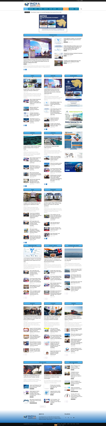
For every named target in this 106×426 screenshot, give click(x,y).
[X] (80, 0)
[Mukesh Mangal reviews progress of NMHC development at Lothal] (67, 367)
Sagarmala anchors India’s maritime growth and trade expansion (55, 392)
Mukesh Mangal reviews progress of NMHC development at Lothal (75, 367)
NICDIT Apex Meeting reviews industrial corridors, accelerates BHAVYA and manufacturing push (35, 337)
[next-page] (26, 69)
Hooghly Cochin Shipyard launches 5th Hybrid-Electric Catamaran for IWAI (72, 61)
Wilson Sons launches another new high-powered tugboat (56, 164)
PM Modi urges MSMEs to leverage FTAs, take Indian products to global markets (35, 350)
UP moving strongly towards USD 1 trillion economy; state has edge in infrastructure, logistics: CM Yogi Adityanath (56, 170)
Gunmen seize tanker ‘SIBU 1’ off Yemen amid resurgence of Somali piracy (76, 270)
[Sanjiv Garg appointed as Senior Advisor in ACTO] (46, 224)
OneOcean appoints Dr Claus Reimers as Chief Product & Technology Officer (76, 329)
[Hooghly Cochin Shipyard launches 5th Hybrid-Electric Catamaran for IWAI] (58, 63)
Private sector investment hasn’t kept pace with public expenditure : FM (55, 386)
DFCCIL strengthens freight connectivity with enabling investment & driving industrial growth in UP (35, 292)
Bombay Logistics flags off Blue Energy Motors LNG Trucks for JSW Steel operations (52, 204)
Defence (45, 373)
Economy (53, 303)
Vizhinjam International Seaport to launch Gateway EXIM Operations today (35, 114)
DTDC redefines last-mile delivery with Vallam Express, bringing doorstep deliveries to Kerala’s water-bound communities (56, 217)
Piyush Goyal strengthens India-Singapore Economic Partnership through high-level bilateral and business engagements (35, 215)
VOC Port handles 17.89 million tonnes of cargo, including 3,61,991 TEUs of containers (55, 401)
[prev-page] (24, 69)
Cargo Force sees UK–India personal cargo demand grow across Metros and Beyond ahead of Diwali (35, 237)
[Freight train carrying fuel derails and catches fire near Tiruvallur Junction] (32, 369)
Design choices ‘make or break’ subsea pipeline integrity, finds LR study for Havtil (32, 148)
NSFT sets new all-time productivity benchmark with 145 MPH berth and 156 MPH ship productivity (35, 174)
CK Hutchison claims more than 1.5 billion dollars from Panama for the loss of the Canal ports (76, 276)
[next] (80, 12)
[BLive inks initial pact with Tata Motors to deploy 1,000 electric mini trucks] (46, 229)
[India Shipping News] (32, 4)
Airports (72, 378)
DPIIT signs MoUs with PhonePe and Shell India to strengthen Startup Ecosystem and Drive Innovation (35, 223)
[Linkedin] (78, 0)
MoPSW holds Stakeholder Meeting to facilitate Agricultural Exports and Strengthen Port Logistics (35, 181)
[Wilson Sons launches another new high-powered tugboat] (46, 165)
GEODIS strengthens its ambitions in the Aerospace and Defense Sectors (76, 382)
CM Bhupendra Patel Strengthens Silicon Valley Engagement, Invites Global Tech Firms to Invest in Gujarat (32, 318)
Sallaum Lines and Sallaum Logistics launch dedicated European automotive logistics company (55, 158)
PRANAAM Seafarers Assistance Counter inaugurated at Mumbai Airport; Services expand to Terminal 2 (76, 375)
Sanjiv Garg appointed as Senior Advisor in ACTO (55, 223)
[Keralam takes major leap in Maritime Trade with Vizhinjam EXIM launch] (32, 83)
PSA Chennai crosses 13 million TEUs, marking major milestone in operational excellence (35, 120)
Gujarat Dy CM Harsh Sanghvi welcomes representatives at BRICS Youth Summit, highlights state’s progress (35, 330)
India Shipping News (33, 423)
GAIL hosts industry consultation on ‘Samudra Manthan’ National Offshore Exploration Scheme (35, 231)
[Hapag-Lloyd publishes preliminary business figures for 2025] (67, 389)
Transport (53, 189)
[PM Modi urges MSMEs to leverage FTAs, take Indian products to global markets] (26, 350)
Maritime (65, 50)
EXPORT (65, 55)
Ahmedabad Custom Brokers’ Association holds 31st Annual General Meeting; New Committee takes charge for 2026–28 (56, 293)
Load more (42, 406)
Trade (32, 189)
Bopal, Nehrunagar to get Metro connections (55, 234)
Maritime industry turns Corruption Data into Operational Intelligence (34, 108)
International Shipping (74, 391)
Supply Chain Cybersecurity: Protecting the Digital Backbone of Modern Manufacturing (55, 353)
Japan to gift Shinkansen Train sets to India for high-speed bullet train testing (35, 386)
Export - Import (53, 245)
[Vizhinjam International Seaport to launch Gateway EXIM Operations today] (26, 114)
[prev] (79, 12)
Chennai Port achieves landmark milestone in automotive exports (73, 54)
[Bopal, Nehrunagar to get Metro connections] (46, 235)
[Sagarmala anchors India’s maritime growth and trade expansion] (46, 392)
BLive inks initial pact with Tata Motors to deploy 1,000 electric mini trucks (55, 229)
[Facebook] (77, 0)
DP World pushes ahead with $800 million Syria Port (76, 282)
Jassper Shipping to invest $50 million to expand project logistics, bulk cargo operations (76, 350)
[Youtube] (81, 0)
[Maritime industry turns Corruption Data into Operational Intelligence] (26, 109)
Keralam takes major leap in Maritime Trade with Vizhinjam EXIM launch (56, 271)
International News (73, 245)
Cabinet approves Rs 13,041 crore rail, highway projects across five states (35, 286)
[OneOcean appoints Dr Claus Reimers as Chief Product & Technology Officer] (67, 330)
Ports (32, 75)
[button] (81, 9)
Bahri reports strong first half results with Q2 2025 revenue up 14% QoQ (35, 400)
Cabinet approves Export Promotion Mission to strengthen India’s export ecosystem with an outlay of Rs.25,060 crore (35, 393)
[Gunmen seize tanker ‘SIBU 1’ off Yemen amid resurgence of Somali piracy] (67, 270)
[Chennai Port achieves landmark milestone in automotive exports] (58, 56)
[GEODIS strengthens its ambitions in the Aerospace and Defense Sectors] (67, 382)
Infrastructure (32, 245)
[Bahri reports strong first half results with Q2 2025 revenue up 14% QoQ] (26, 401)
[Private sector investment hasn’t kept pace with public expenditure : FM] (46, 386)
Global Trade (32, 388)
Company (73, 303)
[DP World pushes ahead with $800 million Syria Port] (53, 140)
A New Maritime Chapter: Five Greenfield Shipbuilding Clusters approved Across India (72, 39)
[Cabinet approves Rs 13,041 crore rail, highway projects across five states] (26, 287)
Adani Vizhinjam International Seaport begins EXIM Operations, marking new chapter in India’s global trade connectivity (35, 101)
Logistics (53, 132)
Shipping (32, 132)
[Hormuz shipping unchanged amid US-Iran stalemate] (73, 253)
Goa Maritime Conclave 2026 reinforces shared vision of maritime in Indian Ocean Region (52, 377)
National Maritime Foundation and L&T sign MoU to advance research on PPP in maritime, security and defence (35, 343)
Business (32, 303)
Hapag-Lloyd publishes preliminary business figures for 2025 (76, 389)
